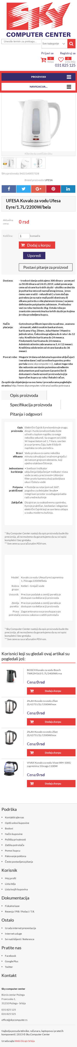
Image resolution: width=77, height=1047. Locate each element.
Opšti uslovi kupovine (17, 822)
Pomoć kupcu (12, 850)
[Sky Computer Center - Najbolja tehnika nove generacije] (38, 19)
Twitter (9, 966)
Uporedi (34, 255)
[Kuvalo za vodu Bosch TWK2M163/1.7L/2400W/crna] (12, 675)
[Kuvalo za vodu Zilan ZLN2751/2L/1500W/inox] (12, 706)
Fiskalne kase (12, 906)
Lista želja (10, 883)
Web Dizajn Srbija (25, 1041)
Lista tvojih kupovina (16, 889)
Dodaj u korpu (38, 245)
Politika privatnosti (15, 839)
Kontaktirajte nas (14, 817)
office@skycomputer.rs (14, 1019)
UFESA (49, 180)
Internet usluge (13, 933)
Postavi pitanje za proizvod (45, 267)
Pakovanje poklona (15, 856)
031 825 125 (65, 65)
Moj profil (10, 878)
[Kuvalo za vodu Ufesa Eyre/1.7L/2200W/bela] (8, 163)
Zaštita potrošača (14, 845)
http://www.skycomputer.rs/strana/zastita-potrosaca (40, 385)
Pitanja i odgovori (26, 414)
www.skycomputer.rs (39, 363)
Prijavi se (47, 53)
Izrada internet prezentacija (20, 928)
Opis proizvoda (24, 395)
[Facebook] (8, 189)
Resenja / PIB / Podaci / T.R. (20, 911)
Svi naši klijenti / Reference (19, 939)
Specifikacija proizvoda (31, 404)
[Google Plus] (38, 189)
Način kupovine (13, 834)
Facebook (10, 955)
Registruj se (68, 53)
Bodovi (9, 828)
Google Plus (11, 961)
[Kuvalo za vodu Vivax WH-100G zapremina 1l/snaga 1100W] (12, 768)
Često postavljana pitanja (19, 861)
